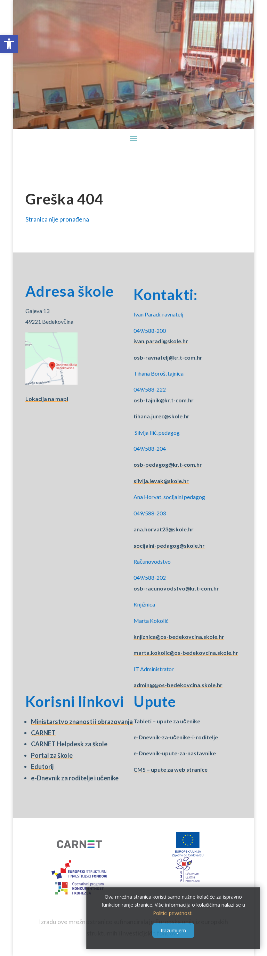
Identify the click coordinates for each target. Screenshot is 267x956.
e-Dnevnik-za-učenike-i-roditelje (176, 737)
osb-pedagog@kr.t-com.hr (168, 464)
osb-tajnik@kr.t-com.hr (164, 400)
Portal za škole (52, 755)
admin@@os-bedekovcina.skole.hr (178, 685)
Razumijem (173, 930)
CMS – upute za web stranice (171, 769)
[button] (9, 44)
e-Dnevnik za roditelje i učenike (75, 778)
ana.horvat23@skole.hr (164, 529)
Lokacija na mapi (46, 398)
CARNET (43, 733)
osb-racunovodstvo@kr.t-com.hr (176, 588)
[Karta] (51, 382)
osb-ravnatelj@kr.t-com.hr (168, 357)
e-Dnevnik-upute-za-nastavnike (175, 753)
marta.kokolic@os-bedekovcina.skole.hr (186, 652)
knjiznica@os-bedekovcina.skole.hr (179, 636)
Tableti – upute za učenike (167, 721)
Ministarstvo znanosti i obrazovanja (82, 721)
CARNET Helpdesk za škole (69, 744)
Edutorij (42, 766)
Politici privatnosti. (173, 913)
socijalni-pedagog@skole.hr (169, 545)
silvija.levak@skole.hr (161, 480)
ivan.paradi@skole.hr (161, 341)
